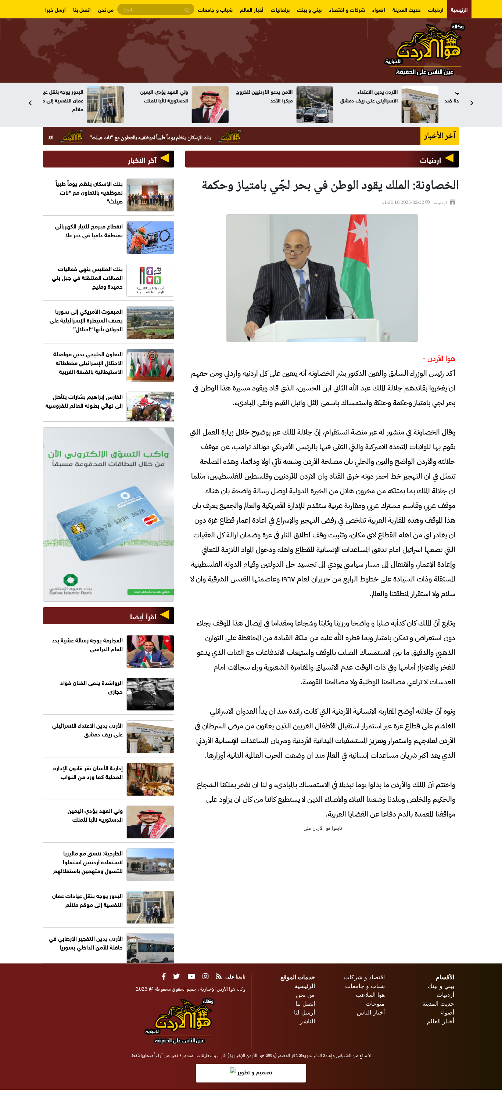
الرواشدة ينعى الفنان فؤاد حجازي (91, 686)
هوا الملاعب (370, 994)
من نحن (106, 9)
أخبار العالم (251, 9)
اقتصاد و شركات (364, 977)
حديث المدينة (406, 9)
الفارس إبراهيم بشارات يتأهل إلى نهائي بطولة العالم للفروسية (84, 400)
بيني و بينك (309, 9)
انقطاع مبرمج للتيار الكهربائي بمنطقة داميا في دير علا (89, 229)
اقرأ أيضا (143, 615)
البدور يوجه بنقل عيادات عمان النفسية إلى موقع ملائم (79, 99)
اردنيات (436, 9)
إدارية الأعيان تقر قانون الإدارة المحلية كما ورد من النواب (88, 771)
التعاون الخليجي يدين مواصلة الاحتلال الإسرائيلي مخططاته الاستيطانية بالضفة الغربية (88, 362)
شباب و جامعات (215, 9)
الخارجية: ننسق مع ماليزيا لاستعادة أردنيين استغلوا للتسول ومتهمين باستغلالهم (88, 861)
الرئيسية (459, 9)
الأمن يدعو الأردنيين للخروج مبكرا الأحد (285, 95)
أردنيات (445, 994)
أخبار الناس (371, 1012)
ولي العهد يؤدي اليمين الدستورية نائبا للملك (185, 95)
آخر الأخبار (142, 158)
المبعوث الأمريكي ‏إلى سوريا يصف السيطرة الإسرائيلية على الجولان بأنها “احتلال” (86, 319)
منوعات (375, 1003)
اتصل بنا (82, 9)
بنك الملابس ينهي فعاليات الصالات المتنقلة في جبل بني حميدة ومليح (87, 277)
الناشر (307, 1021)
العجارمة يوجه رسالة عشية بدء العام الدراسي (87, 643)
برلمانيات (280, 9)
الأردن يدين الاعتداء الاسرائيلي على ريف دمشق (390, 95)
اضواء (378, 9)
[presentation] (30, 103)
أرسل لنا (304, 1012)
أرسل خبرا (55, 9)
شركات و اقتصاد (347, 9)
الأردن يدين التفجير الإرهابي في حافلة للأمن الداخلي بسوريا (86, 942)
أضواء (447, 1012)
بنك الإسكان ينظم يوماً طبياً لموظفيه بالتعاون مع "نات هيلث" (188, 138)
